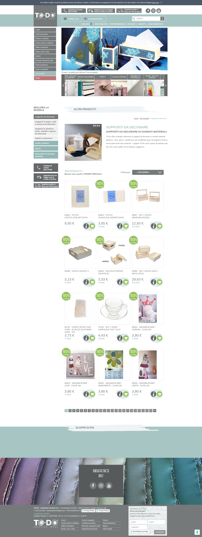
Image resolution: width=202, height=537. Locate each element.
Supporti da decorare (90, 529)
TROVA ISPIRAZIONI (117, 24)
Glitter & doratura (67, 526)
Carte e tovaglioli (88, 520)
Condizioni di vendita (41, 513)
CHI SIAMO (131, 24)
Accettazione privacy (140, 531)
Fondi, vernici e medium (70, 523)
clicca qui (155, 3)
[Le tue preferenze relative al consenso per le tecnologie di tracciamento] (197, 532)
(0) (73, 19)
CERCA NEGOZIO (101, 24)
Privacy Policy (89, 511)
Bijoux (105, 526)
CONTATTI (142, 24)
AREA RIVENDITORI (155, 24)
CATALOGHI (85, 24)
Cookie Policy (104, 511)
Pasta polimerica (109, 523)
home (136, 118)
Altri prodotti (107, 529)
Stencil (105, 520)
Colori (63, 520)
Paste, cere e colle (68, 529)
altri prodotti (144, 118)
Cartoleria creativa (89, 523)
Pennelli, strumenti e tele (91, 526)
